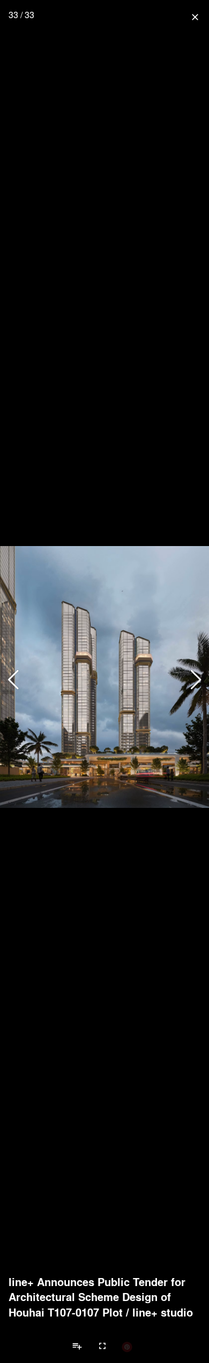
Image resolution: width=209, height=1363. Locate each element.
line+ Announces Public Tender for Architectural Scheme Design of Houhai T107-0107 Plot (97, 1297)
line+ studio (162, 1312)
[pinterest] (127, 1346)
